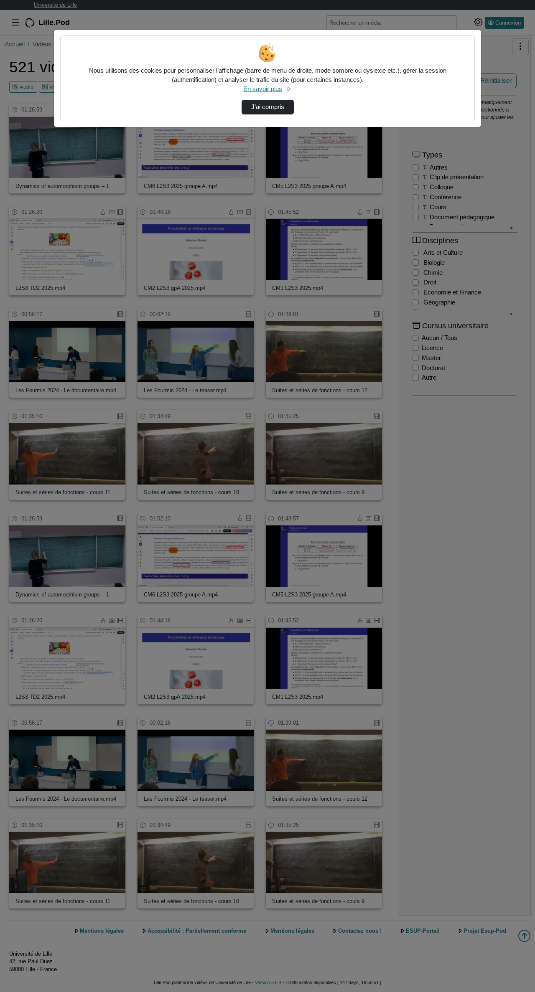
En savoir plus (262, 89)
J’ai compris (267, 107)
